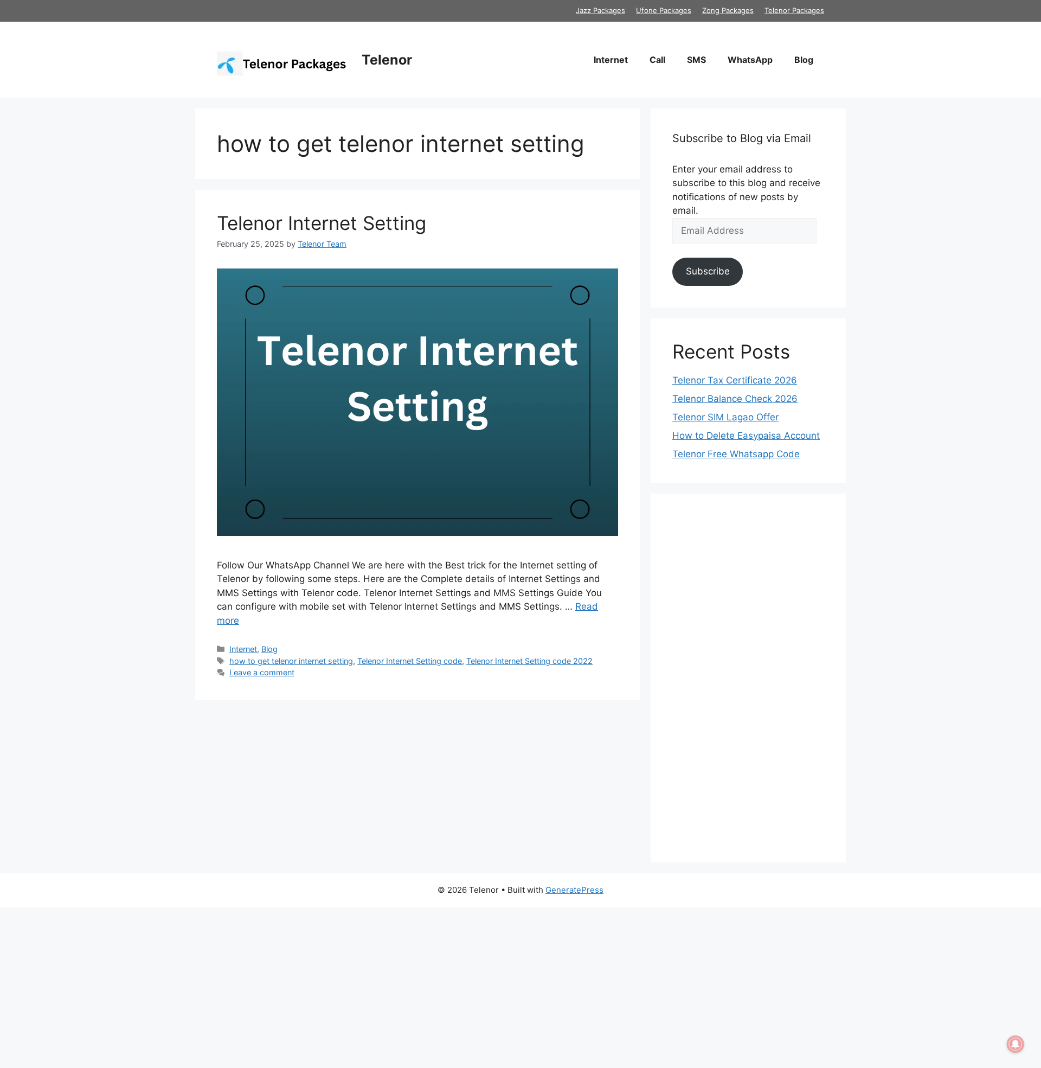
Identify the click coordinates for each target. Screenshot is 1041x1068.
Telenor (387, 60)
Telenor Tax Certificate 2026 (734, 380)
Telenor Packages (794, 10)
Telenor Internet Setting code (409, 661)
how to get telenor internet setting (291, 661)
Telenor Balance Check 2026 (735, 398)
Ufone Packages (663, 10)
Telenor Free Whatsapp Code (736, 454)
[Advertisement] (748, 678)
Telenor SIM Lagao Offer (725, 417)
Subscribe (708, 271)
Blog (803, 59)
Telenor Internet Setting (321, 223)
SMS (696, 59)
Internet (611, 59)
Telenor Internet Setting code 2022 (529, 661)
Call (657, 59)
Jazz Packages (600, 10)
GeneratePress (574, 890)
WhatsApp (750, 59)
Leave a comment (261, 672)
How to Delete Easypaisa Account (746, 435)
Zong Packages (728, 10)
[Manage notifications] (1015, 1044)
